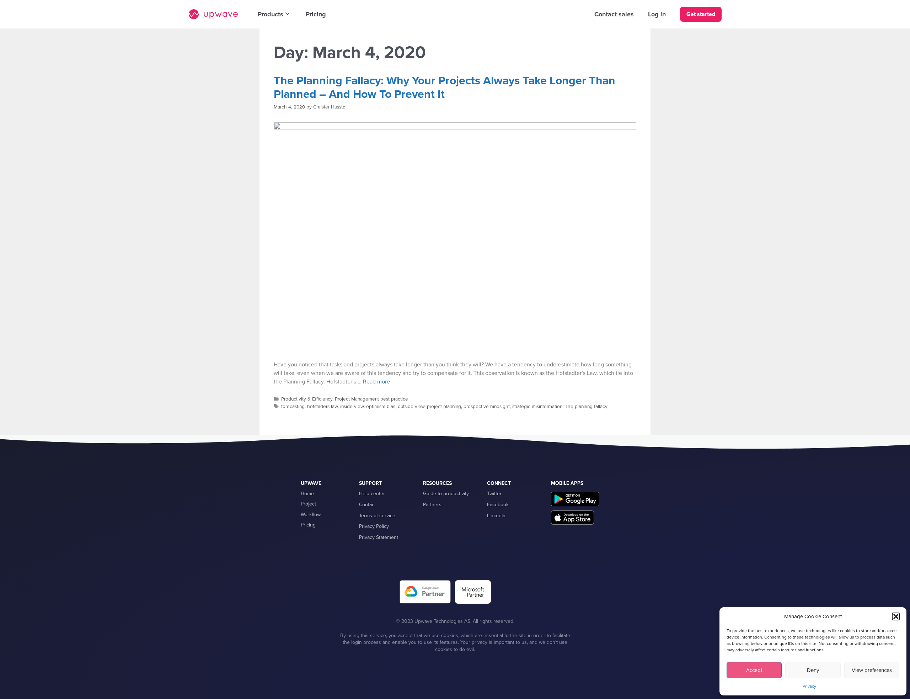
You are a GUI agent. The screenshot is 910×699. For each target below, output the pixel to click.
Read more (376, 381)
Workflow (311, 515)
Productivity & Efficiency (306, 399)
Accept (754, 670)
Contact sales (614, 14)
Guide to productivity (446, 494)
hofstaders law (322, 406)
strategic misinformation (537, 406)
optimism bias (380, 406)
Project (308, 504)
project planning (444, 406)
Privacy (809, 686)
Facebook (498, 505)
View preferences (872, 670)
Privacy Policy (374, 526)
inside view (352, 406)
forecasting (293, 406)
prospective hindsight (487, 406)
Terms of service (377, 516)
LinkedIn (496, 516)
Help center (372, 494)
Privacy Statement (378, 537)
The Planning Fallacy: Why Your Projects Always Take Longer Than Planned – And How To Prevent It (444, 87)
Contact (367, 505)
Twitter (494, 494)
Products (270, 14)
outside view (411, 406)
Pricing (316, 14)
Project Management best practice (371, 399)
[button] (895, 616)
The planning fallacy (586, 406)
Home (307, 494)
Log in (657, 14)
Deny (813, 670)
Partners (432, 505)
